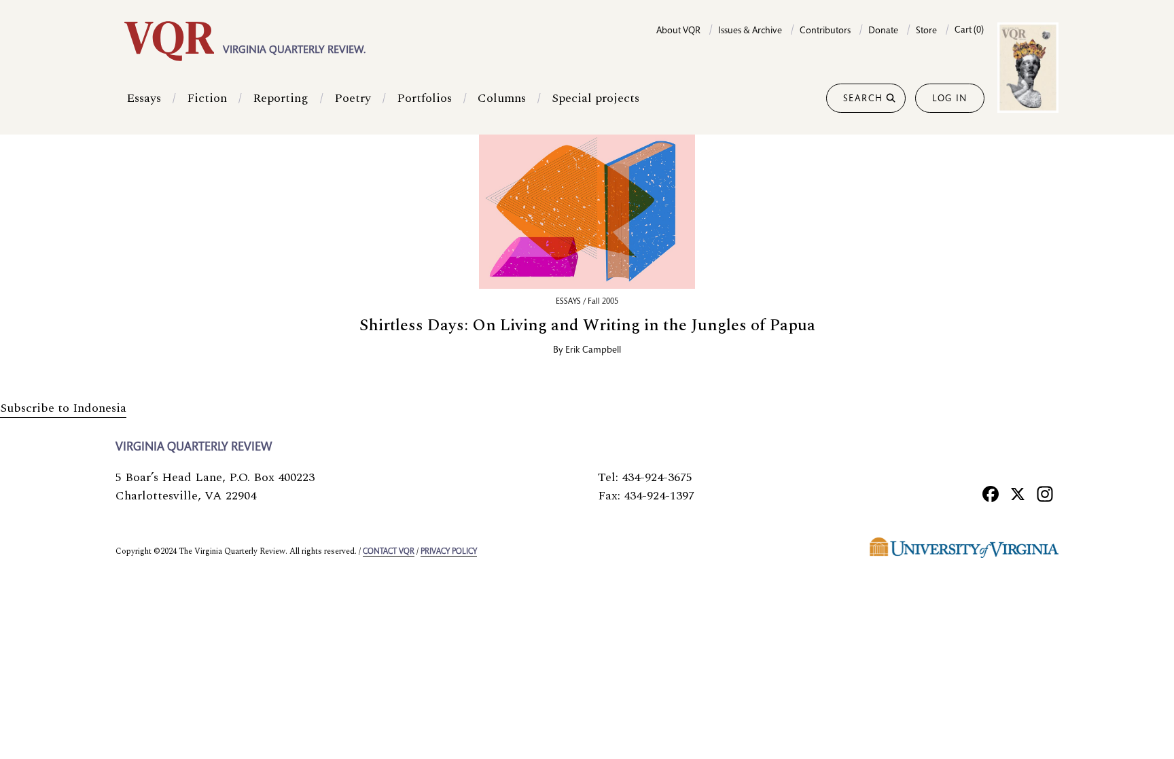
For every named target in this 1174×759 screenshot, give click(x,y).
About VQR (678, 31)
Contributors (825, 31)
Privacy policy (449, 552)
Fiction (207, 98)
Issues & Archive (750, 31)
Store (926, 31)
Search (863, 99)
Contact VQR (388, 552)
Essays (143, 98)
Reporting (280, 98)
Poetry (352, 98)
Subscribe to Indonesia (63, 408)
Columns (502, 98)
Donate (883, 31)
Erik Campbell (593, 350)
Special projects (595, 98)
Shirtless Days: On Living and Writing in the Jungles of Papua (587, 325)
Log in (949, 99)
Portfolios (424, 98)
